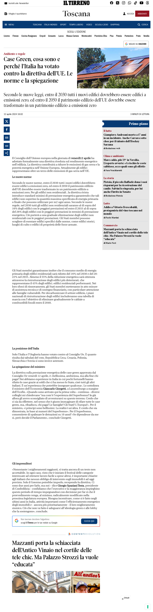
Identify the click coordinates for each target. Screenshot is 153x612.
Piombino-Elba (100, 36)
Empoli (42, 36)
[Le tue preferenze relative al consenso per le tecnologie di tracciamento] (148, 607)
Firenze (16, 36)
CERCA (145, 25)
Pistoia (119, 36)
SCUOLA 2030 (101, 25)
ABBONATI (142, 14)
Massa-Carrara (72, 36)
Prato (138, 36)
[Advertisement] (34, 137)
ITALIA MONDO (50, 25)
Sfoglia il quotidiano (18, 14)
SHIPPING (114, 25)
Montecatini (87, 36)
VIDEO (89, 25)
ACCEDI (130, 14)
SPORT (63, 25)
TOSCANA (37, 25)
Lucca (61, 36)
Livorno (7, 36)
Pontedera (129, 36)
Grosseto (52, 36)
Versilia (146, 36)
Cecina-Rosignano (29, 36)
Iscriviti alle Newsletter (19, 4)
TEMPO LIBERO (76, 25)
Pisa (111, 36)
